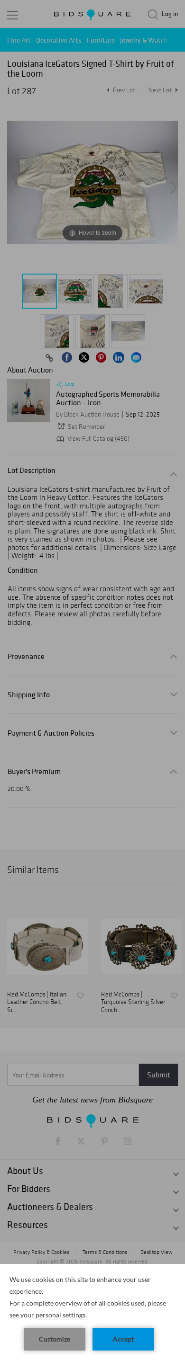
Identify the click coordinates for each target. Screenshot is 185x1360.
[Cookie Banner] (92, 1312)
